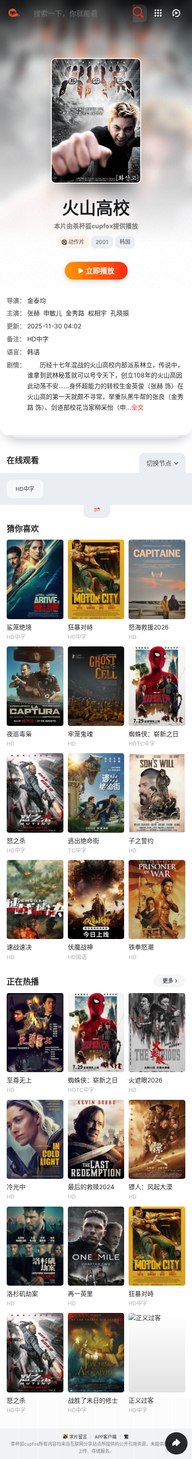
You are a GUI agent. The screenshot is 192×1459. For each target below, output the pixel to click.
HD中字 (25, 489)
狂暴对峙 (80, 627)
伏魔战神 (80, 947)
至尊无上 (19, 1080)
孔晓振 (119, 313)
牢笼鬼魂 (80, 734)
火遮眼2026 (146, 1080)
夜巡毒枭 (19, 734)
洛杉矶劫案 (22, 1293)
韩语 (33, 352)
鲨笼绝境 (19, 627)
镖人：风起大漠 (150, 1187)
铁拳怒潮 (141, 947)
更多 (168, 980)
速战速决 (19, 947)
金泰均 (36, 300)
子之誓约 (141, 840)
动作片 (76, 242)
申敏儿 (52, 313)
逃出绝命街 (83, 840)
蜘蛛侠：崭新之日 (154, 734)
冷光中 (16, 1187)
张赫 (33, 313)
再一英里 (80, 1293)
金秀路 (75, 313)
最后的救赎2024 (91, 1187)
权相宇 (97, 313)
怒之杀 (16, 840)
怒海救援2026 (149, 627)
